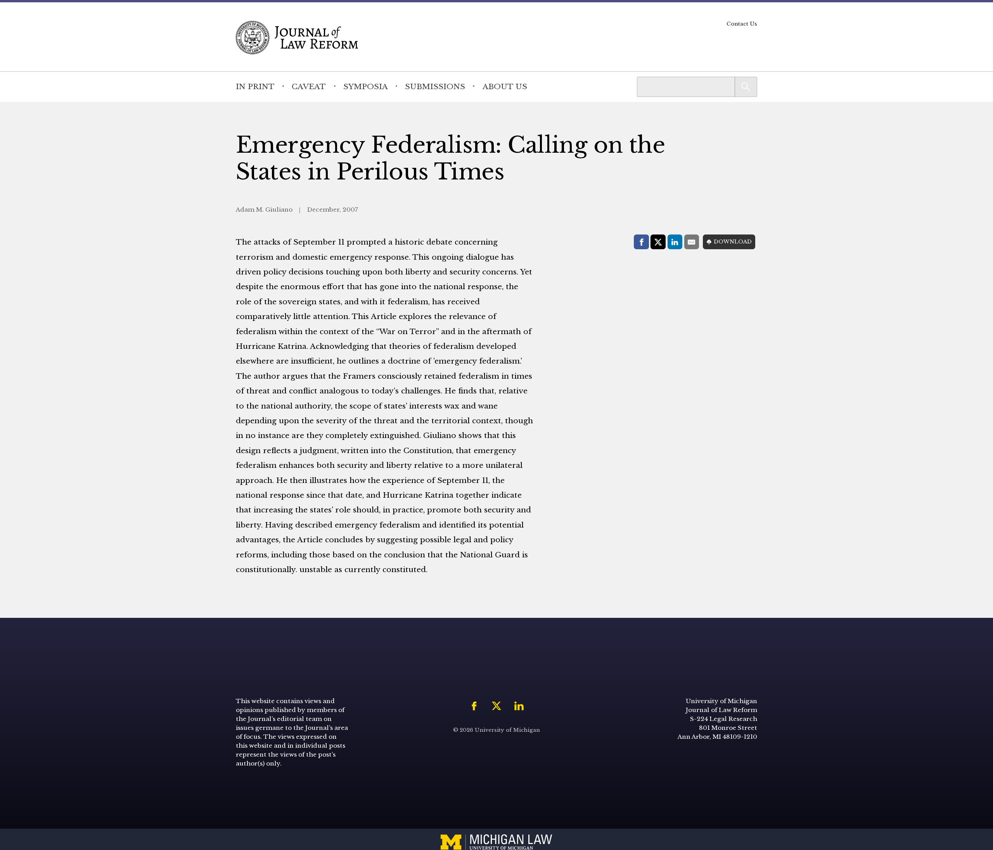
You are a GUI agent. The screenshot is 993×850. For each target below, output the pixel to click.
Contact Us (742, 24)
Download (733, 241)
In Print (255, 86)
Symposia (365, 86)
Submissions (435, 86)
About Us (505, 86)
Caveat (309, 86)
